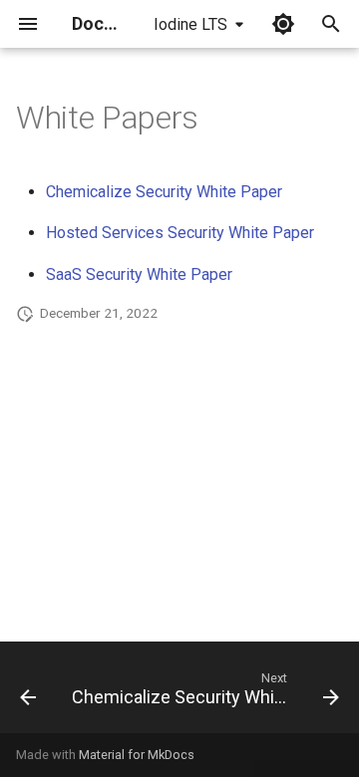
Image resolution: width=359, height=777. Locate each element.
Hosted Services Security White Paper (180, 232)
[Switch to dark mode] (283, 24)
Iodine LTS (190, 24)
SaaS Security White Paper (139, 274)
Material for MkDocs (136, 754)
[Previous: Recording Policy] (28, 693)
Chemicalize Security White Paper (164, 191)
